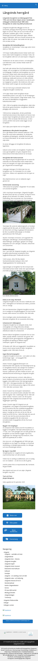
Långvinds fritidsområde (11, 600)
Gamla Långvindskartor (11, 585)
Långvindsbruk (9, 556)
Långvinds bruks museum (12, 566)
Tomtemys (8, 597)
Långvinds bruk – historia (12, 559)
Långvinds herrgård (10, 561)
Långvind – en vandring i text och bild (16, 576)
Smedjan (7, 573)
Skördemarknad (9, 583)
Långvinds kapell (9, 564)
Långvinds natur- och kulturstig (14, 578)
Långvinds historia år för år (13, 580)
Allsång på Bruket (10, 592)
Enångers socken (9, 605)
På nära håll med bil (10, 590)
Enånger (6, 603)
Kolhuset (7, 571)
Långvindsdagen (9, 595)
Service (7, 588)
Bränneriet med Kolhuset (12, 568)
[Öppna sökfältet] (36, 4)
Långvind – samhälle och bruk (13, 554)
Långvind (6, 552)
